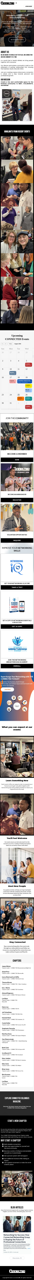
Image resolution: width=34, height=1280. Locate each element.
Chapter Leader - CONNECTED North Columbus (14, 1060)
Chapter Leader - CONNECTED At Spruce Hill (13, 1049)
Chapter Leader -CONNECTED (9, 1000)
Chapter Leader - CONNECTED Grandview (12, 989)
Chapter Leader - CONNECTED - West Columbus (14, 984)
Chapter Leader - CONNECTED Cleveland (12, 1054)
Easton (3, 1077)
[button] (16, 3)
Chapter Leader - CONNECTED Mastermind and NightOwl (16, 968)
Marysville (4, 1001)
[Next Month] (5, 343)
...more (28, 1248)
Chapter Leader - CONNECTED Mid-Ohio (12, 1014)
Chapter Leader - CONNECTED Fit (10, 1008)
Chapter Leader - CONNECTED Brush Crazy (13, 978)
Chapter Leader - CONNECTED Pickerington (13, 1030)
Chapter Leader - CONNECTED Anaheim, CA (13, 1019)
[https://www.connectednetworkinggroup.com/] (7, 3)
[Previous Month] (2, 343)
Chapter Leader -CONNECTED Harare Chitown (13, 995)
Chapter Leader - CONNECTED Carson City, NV (14, 1024)
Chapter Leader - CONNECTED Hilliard (11, 1065)
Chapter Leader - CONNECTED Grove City (12, 1071)
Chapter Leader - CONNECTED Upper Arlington (14, 1035)
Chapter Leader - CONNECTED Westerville (12, 973)
